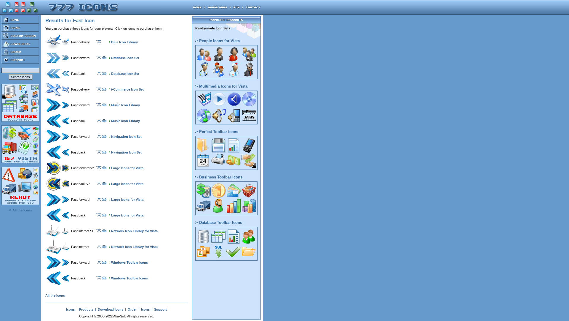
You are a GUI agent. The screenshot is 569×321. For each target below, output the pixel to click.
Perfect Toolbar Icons (218, 131)
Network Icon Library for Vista (134, 231)
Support (160, 309)
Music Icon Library (125, 105)
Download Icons (110, 309)
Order (132, 309)
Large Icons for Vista (127, 168)
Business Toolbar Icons (220, 177)
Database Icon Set (125, 58)
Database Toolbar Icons (220, 222)
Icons (70, 309)
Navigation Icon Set (126, 136)
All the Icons (22, 210)
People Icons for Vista (219, 41)
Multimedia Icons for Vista (222, 86)
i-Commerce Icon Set (127, 89)
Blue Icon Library (124, 42)
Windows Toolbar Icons (129, 262)
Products (86, 309)
